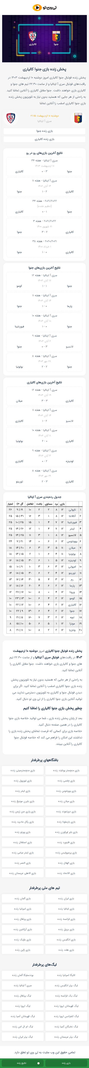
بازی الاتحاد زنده (66, 873)
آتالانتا (72, 516)
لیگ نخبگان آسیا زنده (66, 1027)
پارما (69, 306)
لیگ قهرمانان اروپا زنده (66, 1006)
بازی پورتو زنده (22, 832)
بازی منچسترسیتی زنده (23, 770)
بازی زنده (66, 1063)
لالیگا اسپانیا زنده (66, 975)
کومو (19, 286)
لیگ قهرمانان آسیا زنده (23, 1016)
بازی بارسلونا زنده (66, 822)
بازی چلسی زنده (66, 781)
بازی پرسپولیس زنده (66, 853)
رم (72, 579)
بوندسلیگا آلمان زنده (22, 975)
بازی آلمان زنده (23, 898)
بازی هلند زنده (66, 950)
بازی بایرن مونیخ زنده (22, 801)
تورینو (19, 481)
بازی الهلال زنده (66, 863)
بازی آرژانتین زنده (23, 929)
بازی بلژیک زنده (22, 940)
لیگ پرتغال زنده (22, 996)
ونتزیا (72, 630)
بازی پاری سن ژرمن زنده (23, 811)
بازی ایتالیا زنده (66, 909)
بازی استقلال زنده (22, 842)
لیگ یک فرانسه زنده (66, 996)
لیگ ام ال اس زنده (23, 1027)
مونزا (72, 623)
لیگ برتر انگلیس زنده (66, 985)
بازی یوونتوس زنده (66, 791)
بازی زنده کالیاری (44, 139)
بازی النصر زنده (23, 863)
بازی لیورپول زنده (23, 781)
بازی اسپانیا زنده (22, 909)
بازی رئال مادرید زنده (23, 822)
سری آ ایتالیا (45, 121)
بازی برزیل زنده (66, 929)
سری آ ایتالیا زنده (23, 985)
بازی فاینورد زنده (66, 842)
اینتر (72, 529)
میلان (19, 401)
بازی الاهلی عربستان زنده (22, 873)
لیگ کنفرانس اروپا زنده (66, 1016)
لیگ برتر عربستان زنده (66, 1037)
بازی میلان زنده (66, 801)
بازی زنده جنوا (45, 131)
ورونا (72, 592)
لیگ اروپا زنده (22, 1006)
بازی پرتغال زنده (22, 919)
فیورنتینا (19, 326)
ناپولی (72, 509)
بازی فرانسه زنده (66, 919)
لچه (72, 617)
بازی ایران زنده (66, 898)
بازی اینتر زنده (22, 791)
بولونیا (19, 367)
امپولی (72, 566)
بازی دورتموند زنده (66, 811)
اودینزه (69, 461)
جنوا (69, 171)
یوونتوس (72, 541)
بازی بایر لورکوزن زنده (66, 832)
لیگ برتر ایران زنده (23, 1037)
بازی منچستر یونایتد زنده (66, 770)
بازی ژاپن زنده (22, 950)
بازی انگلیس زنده (66, 940)
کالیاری (19, 171)
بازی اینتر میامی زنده (23, 853)
